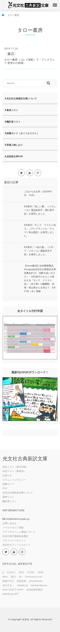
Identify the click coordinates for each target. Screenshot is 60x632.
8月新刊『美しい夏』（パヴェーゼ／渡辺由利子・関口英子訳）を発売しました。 (40, 210)
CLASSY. (11, 572)
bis (20, 576)
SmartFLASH (35, 581)
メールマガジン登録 (13, 527)
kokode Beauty (39, 585)
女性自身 (21, 581)
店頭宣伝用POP (14, 156)
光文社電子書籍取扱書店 (15, 536)
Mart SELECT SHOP (12, 589)
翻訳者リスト (13, 121)
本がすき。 (8, 585)
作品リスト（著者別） (14, 471)
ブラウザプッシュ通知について (18, 531)
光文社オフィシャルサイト (16, 544)
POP (4, 488)
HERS (40, 572)
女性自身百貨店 (34, 589)
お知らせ (7, 475)
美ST (13, 576)
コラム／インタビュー (14, 479)
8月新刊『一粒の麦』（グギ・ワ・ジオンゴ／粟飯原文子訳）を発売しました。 (40, 250)
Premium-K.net (33, 576)
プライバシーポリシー (14, 540)
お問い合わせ (9, 523)
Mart (5, 576)
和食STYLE (8, 581)
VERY (21, 572)
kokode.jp (22, 585)
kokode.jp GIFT (10, 593)
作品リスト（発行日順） (15, 466)
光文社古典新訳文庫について (21, 98)
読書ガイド (8, 484)
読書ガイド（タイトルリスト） (22, 133)
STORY (30, 572)
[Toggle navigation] (54, 5)
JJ (3, 572)
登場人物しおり (14, 144)
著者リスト (12, 110)
